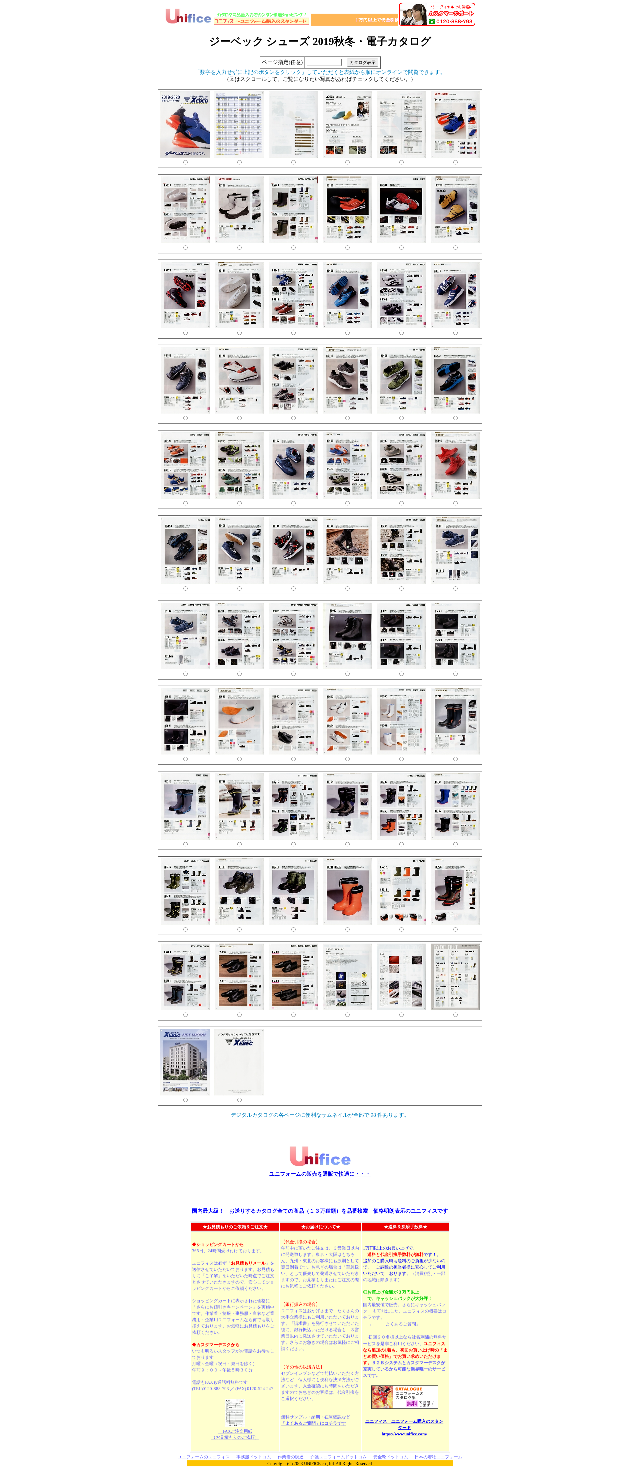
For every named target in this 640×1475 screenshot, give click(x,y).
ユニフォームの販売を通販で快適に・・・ (320, 1174)
